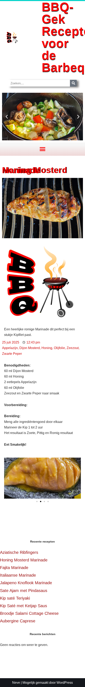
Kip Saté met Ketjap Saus (23, 605)
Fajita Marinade (14, 567)
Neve (16, 682)
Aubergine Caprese (17, 621)
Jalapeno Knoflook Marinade (26, 583)
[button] (6, 116)
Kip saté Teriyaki (15, 598)
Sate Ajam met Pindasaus (23, 590)
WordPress (65, 682)
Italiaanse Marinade (18, 575)
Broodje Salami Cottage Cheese (29, 613)
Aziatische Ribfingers (19, 552)
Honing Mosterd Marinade (23, 560)
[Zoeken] (73, 83)
